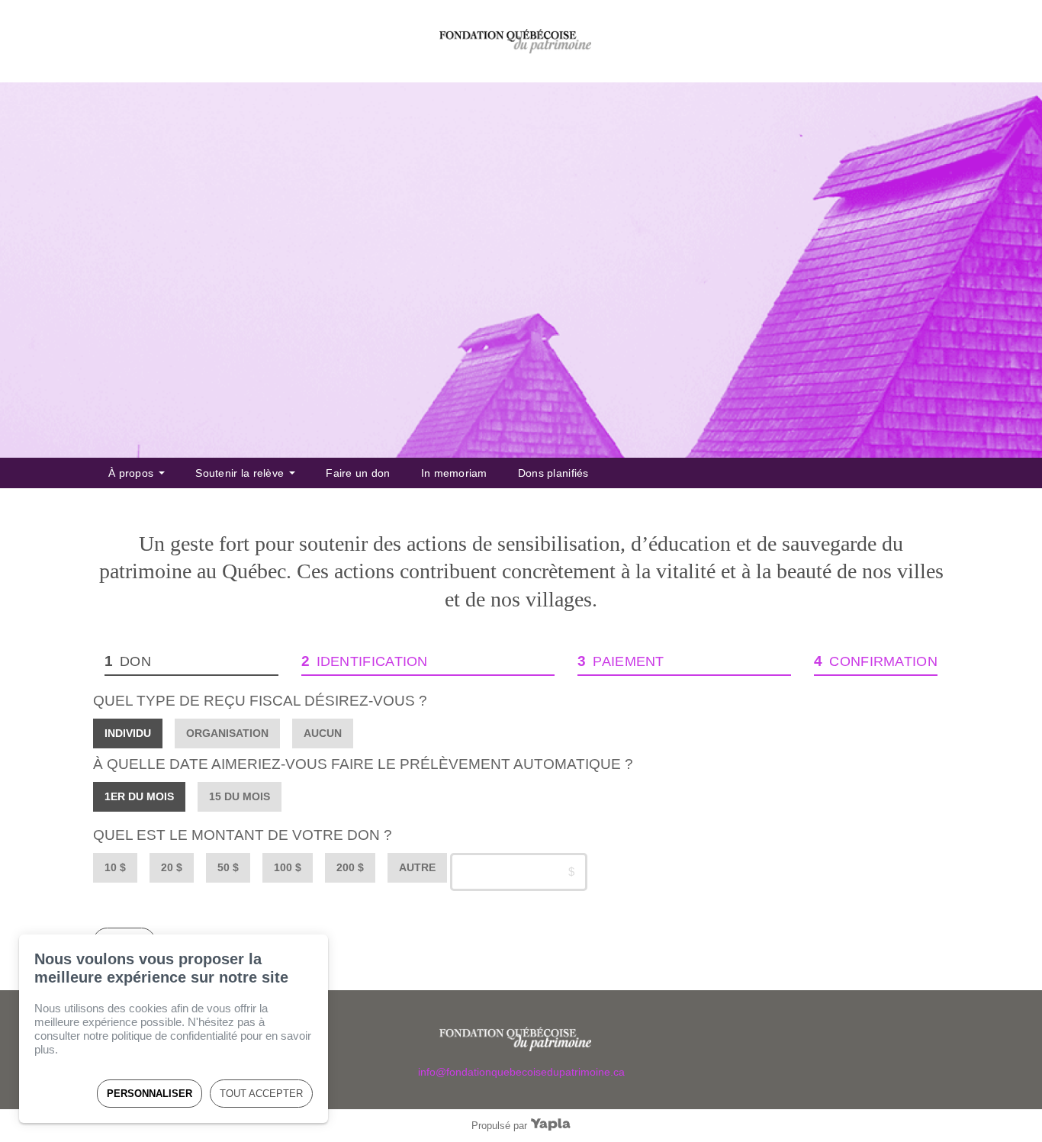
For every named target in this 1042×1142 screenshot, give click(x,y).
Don (135, 661)
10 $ (115, 867)
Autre (417, 867)
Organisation (227, 733)
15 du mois (239, 796)
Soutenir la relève (239, 473)
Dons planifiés (553, 473)
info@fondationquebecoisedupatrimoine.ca (521, 1072)
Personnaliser (149, 1093)
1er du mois (139, 796)
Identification (372, 661)
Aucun (323, 733)
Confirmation (883, 661)
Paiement (628, 661)
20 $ (171, 867)
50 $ (228, 867)
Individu (128, 733)
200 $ (350, 867)
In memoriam (454, 473)
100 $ (287, 867)
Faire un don (358, 473)
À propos (130, 473)
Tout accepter (261, 1093)
